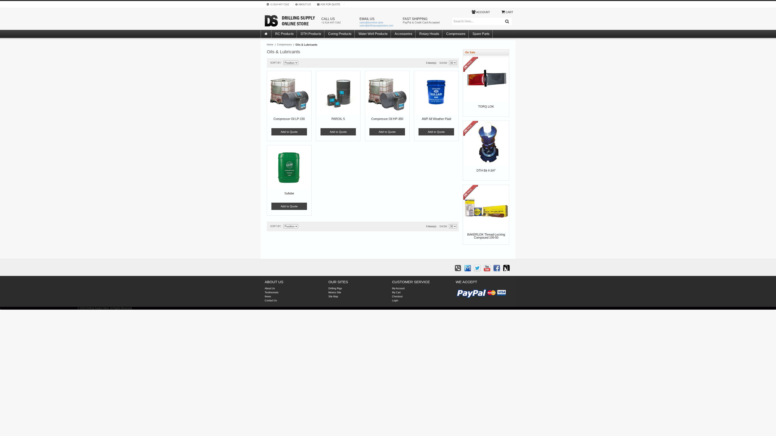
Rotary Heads (429, 34)
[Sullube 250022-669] (289, 167)
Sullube (289, 193)
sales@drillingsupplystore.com (376, 25)
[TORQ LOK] (471, 65)
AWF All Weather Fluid (436, 119)
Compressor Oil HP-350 (387, 119)
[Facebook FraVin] (496, 268)
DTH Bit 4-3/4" (486, 170)
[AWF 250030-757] (436, 93)
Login (395, 300)
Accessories (403, 34)
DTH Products (311, 34)
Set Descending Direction (302, 64)
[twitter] (477, 268)
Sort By (275, 62)
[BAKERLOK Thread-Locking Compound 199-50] (471, 193)
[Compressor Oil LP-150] (289, 93)
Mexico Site (334, 292)
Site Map (333, 296)
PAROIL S (338, 119)
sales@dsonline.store (371, 22)
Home (270, 44)
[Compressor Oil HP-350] (387, 93)
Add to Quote (289, 131)
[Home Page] (266, 34)
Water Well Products (373, 34)
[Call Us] (458, 268)
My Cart (396, 292)
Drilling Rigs (335, 288)
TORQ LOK (486, 106)
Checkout (397, 296)
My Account (398, 288)
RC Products (284, 34)
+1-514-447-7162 (331, 22)
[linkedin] (506, 268)
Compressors (455, 34)
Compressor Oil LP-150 (289, 119)
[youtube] (487, 268)
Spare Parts (480, 34)
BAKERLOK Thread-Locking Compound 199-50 (486, 236)
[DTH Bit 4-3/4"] (471, 129)
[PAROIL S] (338, 93)
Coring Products (339, 34)
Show (443, 63)
